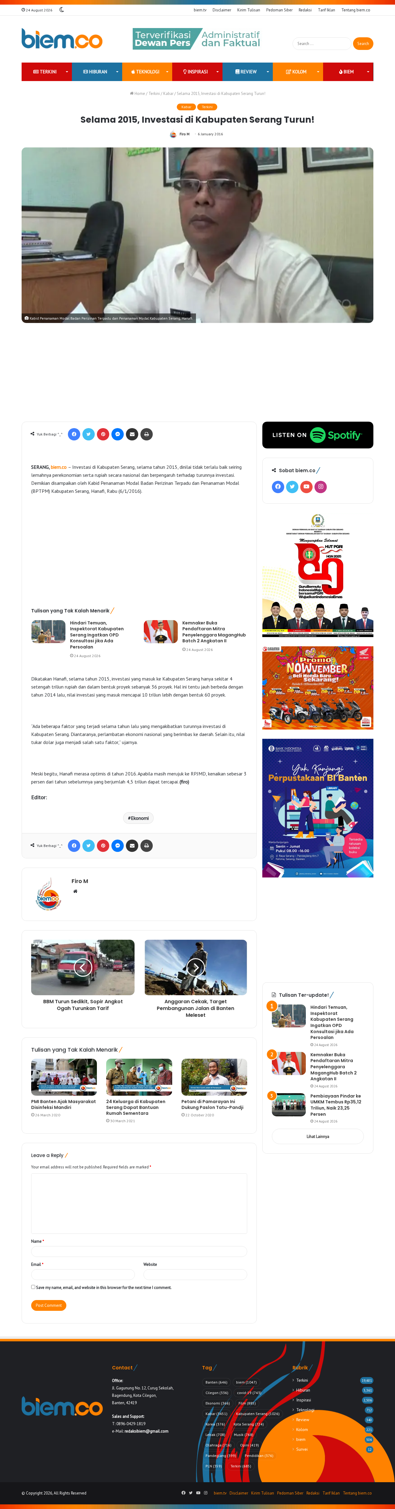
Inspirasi (197, 72)
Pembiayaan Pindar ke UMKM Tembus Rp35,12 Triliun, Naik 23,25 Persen (335, 1105)
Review (247, 72)
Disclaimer (222, 10)
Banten (216, 1382)
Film (247, 1403)
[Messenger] (117, 434)
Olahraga (218, 1445)
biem (348, 72)
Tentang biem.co (355, 10)
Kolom (298, 72)
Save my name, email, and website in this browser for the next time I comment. (104, 1287)
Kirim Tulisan (248, 10)
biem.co (59, 467)
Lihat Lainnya (318, 1136)
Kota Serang (249, 1424)
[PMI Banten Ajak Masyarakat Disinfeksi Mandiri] (64, 1077)
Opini (249, 1445)
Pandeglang (221, 1455)
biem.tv (200, 10)
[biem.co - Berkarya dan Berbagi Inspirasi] (62, 39)
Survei (302, 1449)
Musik (243, 1434)
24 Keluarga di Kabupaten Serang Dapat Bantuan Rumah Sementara (135, 1107)
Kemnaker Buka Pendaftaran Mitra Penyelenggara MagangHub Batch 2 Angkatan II (214, 632)
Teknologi (147, 72)
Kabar (168, 93)
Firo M (184, 134)
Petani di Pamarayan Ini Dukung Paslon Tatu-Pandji (212, 1104)
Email (37, 1264)
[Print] (146, 434)
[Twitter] (88, 434)
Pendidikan (259, 1455)
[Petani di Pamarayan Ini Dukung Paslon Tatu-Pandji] (214, 1077)
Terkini (48, 72)
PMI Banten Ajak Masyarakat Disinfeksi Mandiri (63, 1104)
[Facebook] (74, 434)
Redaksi (305, 10)
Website (150, 1264)
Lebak (215, 1434)
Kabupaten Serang (258, 1413)
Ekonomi (140, 818)
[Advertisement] (197, 375)
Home (139, 93)
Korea (215, 1424)
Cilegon (217, 1392)
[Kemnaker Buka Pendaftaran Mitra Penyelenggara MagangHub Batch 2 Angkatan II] (161, 631)
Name (37, 1241)
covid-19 (249, 1392)
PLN (214, 1466)
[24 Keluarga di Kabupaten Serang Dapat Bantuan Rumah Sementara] (139, 1077)
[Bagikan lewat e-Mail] (132, 434)
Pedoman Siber (279, 10)
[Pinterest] (103, 434)
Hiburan (97, 72)
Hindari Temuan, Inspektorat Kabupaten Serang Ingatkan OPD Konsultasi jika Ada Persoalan (97, 635)
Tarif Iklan (326, 10)
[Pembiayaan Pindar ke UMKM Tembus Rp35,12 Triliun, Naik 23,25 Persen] (289, 1104)
